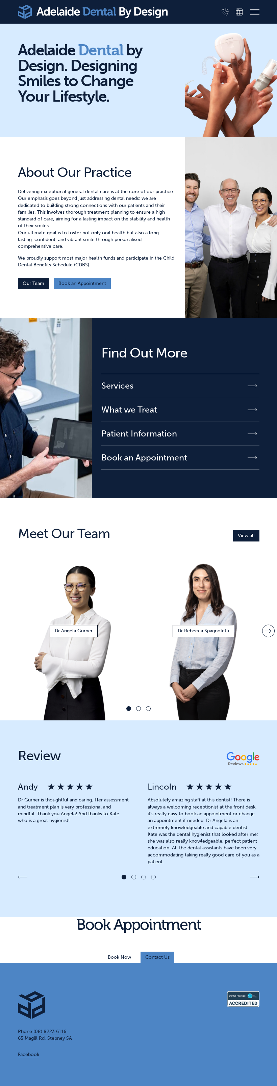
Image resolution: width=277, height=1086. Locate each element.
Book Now (119, 957)
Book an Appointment (82, 283)
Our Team (33, 283)
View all (246, 535)
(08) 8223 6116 (49, 1031)
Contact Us (157, 957)
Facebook (28, 1054)
